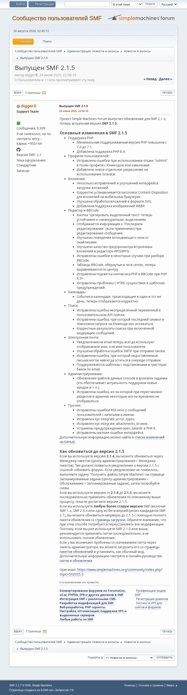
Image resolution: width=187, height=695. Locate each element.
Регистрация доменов (152, 599)
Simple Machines (42, 685)
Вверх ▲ (172, 685)
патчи (64, 560)
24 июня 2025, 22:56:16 (73, 111)
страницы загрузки (110, 520)
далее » (165, 79)
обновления (82, 560)
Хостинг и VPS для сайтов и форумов (148, 605)
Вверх (18, 631)
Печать (167, 92)
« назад (150, 79)
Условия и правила (151, 685)
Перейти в (95, 657)
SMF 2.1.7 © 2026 (20, 685)
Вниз (17, 92)
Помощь (129, 685)
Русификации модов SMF (150, 593)
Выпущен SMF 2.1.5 (73, 106)
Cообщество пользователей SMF (57, 18)
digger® (29, 106)
